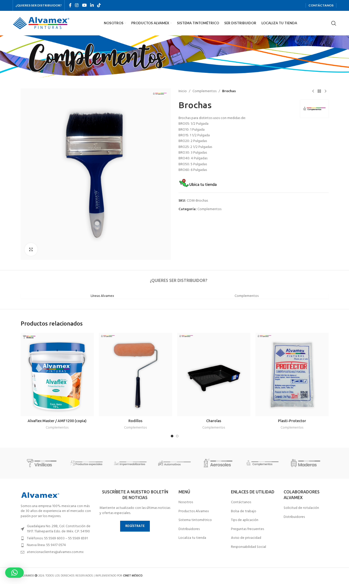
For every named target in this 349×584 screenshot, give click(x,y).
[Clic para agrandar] (31, 249)
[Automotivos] (174, 463)
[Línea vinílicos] (43, 463)
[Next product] (325, 91)
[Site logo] (41, 23)
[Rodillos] (135, 374)
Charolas (213, 421)
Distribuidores (189, 529)
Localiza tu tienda (192, 538)
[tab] (178, 278)
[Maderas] (306, 463)
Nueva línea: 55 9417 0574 (46, 545)
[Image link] (40, 495)
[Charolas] (213, 374)
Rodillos (135, 421)
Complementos (204, 91)
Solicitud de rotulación (301, 508)
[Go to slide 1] (172, 436)
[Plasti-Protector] (292, 374)
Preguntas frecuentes (247, 529)
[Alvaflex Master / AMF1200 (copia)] (57, 374)
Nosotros (186, 502)
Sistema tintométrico (195, 520)
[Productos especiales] (86, 463)
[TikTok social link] (99, 5)
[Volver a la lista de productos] (319, 91)
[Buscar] (334, 23)
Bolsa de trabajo (243, 511)
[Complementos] (262, 463)
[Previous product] (313, 91)
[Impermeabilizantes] (130, 463)
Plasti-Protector (292, 421)
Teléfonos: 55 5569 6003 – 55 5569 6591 (57, 538)
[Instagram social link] (76, 5)
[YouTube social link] (84, 5)
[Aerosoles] (219, 463)
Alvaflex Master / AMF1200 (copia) (57, 421)
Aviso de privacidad (246, 538)
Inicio (183, 91)
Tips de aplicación (244, 520)
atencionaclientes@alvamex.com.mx (55, 552)
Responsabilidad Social (248, 547)
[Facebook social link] (70, 5)
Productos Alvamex (194, 511)
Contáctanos (241, 502)
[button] (14, 572)
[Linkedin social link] (91, 5)
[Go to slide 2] (177, 436)
